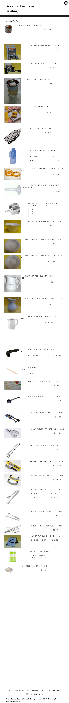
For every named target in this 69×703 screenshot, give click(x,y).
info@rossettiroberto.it (36, 694)
